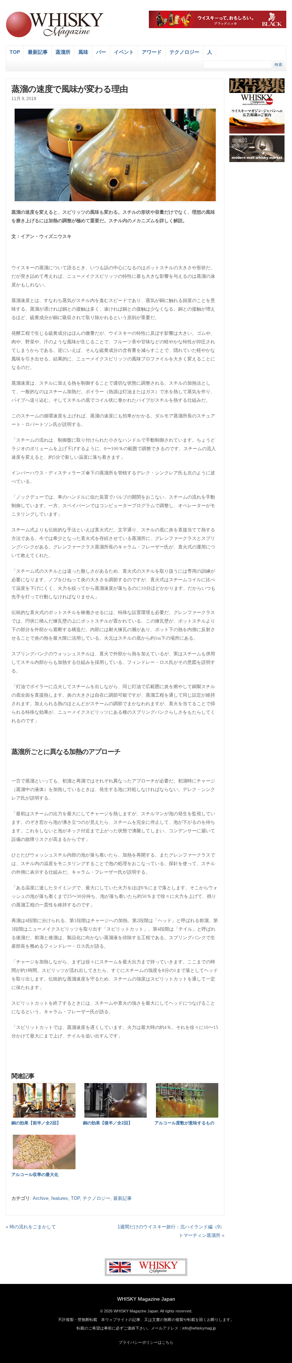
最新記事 (38, 52)
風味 (83, 52)
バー (101, 52)
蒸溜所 (63, 52)
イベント (124, 52)
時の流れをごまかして (33, 1226)
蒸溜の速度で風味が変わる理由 (69, 89)
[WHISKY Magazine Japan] (55, 36)
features (59, 1198)
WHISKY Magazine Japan (146, 1299)
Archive (40, 1198)
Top (15, 52)
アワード (152, 52)
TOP (75, 1198)
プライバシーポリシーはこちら (146, 1342)
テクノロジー (184, 52)
